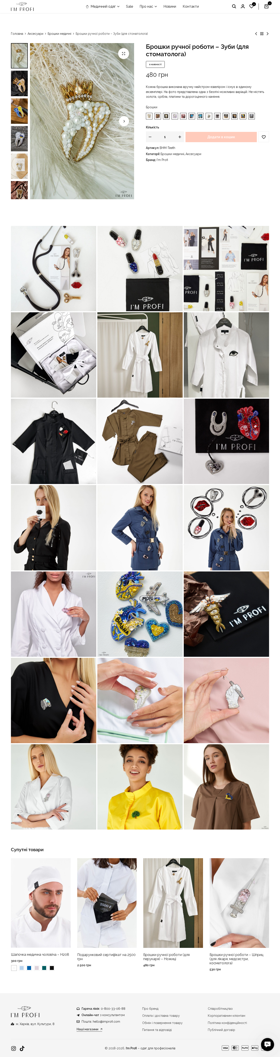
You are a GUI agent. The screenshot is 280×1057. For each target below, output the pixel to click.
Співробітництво (220, 1008)
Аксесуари (35, 33)
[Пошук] (234, 6)
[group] (107, 903)
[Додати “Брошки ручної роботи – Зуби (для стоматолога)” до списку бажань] (263, 136)
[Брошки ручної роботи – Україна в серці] (256, 33)
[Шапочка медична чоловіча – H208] (41, 902)
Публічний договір (221, 1030)
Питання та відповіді (157, 1030)
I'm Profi (162, 160)
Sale (129, 6)
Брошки (151, 107)
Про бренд (150, 1008)
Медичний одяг (103, 6)
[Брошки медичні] (261, 33)
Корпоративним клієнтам (226, 1015)
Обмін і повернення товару (162, 1023)
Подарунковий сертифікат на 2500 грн (106, 957)
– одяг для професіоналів (150, 1048)
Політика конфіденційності (227, 1023)
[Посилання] (13, 1048)
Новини (169, 6)
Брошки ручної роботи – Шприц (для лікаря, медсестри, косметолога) (236, 959)
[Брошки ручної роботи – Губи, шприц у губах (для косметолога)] (267, 33)
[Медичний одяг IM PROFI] (22, 6)
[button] (251, 6)
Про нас (146, 6)
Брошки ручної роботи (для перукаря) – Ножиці (166, 957)
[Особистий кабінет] (242, 6)
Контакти (191, 6)
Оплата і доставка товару (161, 1015)
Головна (17, 33)
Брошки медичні (59, 33)
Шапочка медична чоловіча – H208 (40, 954)
